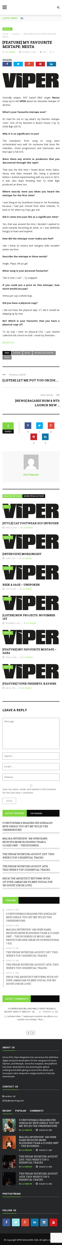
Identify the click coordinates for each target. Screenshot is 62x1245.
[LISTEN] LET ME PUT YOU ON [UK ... (30, 380)
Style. (6, 507)
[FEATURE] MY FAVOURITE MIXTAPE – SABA (29, 651)
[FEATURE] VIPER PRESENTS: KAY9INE (29, 683)
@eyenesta (8, 342)
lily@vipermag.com (14, 1100)
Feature (17, 353)
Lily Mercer (28, 528)
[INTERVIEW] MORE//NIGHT (21, 554)
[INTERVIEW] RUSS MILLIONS (31, 1025)
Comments (36, 1110)
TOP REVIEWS (36, 813)
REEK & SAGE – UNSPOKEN (21, 584)
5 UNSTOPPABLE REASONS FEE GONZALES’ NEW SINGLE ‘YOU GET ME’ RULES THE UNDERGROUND (27, 826)
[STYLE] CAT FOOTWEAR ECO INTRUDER (30, 523)
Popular (20, 1110)
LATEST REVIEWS (14, 813)
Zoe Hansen (10, 52)
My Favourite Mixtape (44, 353)
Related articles (12, 496)
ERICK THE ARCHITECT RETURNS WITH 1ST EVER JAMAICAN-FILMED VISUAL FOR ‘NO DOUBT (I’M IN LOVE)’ (27, 882)
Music (27, 353)
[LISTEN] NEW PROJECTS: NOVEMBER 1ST (28, 616)
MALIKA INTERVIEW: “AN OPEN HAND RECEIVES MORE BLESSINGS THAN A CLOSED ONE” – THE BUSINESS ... (24, 842)
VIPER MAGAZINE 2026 (27, 1239)
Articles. (7, 29)
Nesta (7, 357)
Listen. (7, 599)
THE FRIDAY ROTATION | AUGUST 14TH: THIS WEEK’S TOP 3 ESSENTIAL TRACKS (38, 1176)
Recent (7, 1110)
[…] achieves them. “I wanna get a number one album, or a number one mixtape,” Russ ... (31, 1018)
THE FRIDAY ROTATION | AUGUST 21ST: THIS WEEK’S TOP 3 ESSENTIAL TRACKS (38, 1159)
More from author (34, 496)
